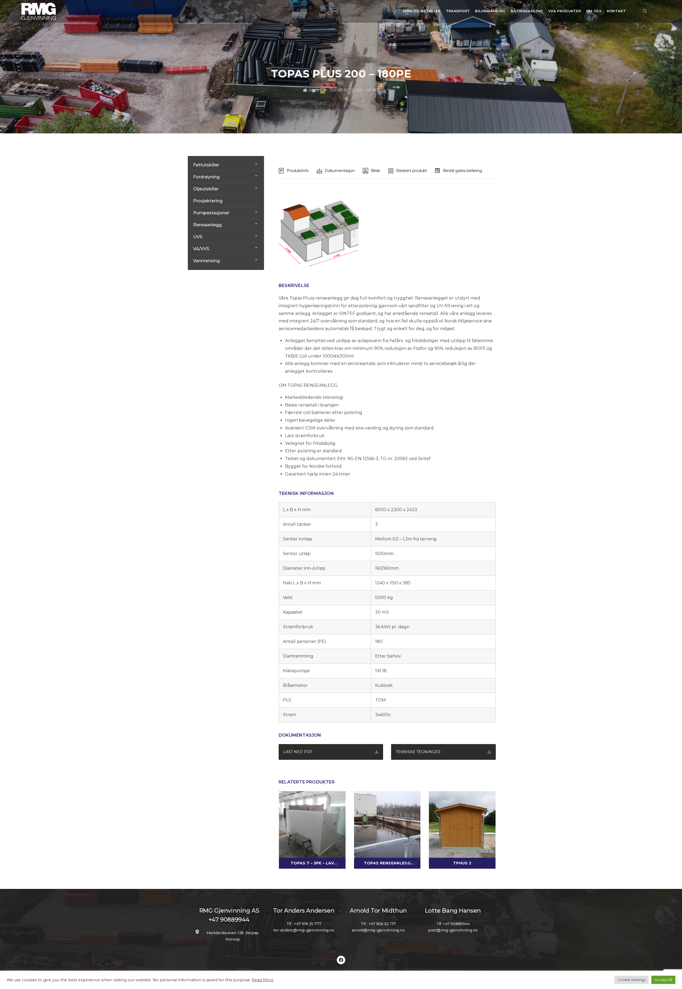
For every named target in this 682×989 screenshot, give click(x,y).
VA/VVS (201, 248)
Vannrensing (206, 260)
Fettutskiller (206, 164)
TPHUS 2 (462, 863)
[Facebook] (341, 960)
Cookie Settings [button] (632, 980)
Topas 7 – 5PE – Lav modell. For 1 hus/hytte (312, 863)
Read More (263, 980)
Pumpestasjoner (211, 212)
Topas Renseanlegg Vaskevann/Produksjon (387, 863)
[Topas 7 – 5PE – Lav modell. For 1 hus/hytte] (312, 824)
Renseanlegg (207, 224)
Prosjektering (207, 200)
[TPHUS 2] (462, 824)
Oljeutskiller (206, 188)
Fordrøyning (206, 176)
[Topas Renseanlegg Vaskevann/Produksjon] (387, 824)
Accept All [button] (663, 980)
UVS (197, 236)
